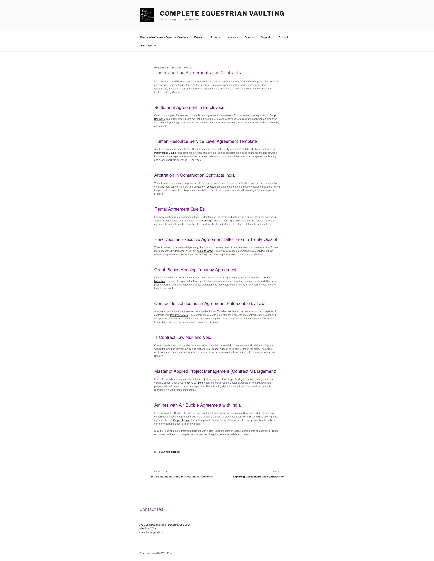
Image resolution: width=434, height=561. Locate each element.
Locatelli (211, 186)
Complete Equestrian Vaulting (222, 13)
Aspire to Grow (205, 250)
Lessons (231, 37)
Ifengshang (205, 220)
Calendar (249, 37)
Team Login (146, 45)
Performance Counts (165, 152)
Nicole (187, 68)
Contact (283, 37)
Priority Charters (179, 315)
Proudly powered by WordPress (156, 553)
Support (265, 37)
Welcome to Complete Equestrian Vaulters (164, 37)
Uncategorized (169, 452)
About (214, 37)
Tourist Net (218, 348)
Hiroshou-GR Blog (193, 382)
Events (198, 37)
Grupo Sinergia (181, 420)
